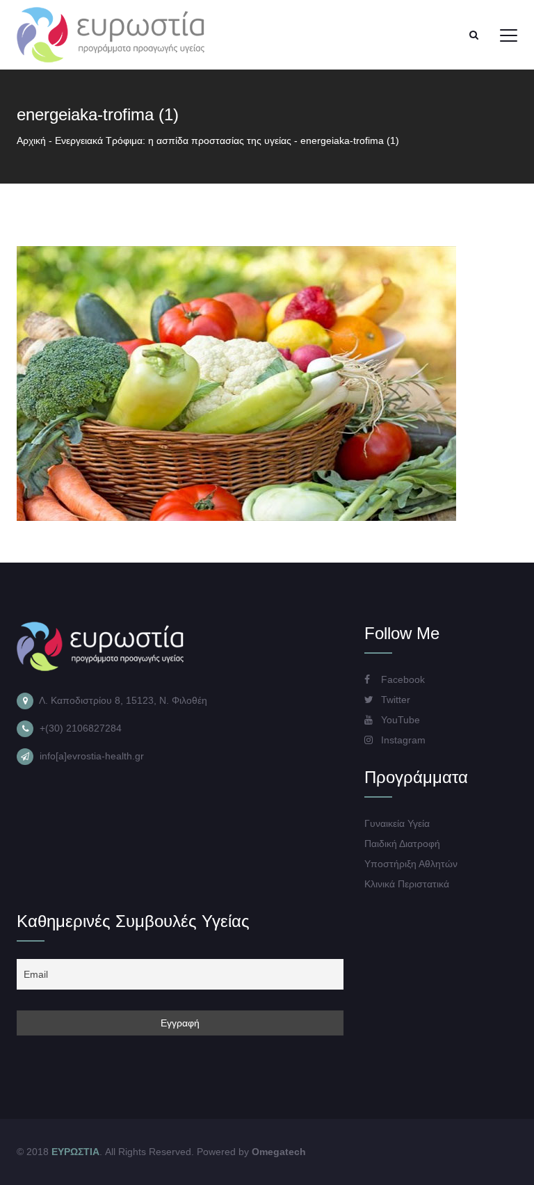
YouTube (399, 719)
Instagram (402, 739)
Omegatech (279, 1151)
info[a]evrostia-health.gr (92, 755)
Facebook (401, 679)
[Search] (473, 34)
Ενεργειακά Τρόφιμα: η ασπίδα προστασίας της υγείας (173, 140)
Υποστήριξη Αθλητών (411, 863)
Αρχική (31, 140)
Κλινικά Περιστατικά (406, 883)
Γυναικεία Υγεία (397, 823)
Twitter (394, 699)
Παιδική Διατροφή (402, 843)
